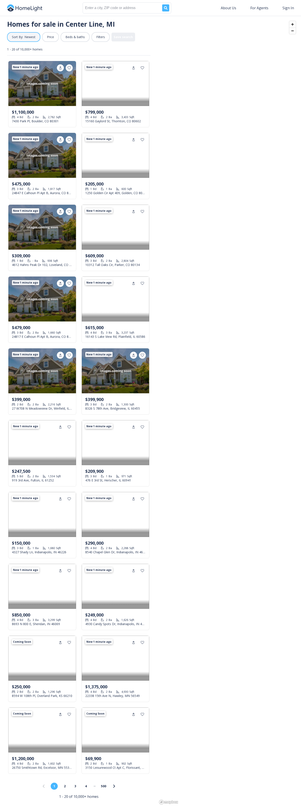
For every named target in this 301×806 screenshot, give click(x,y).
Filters (100, 37)
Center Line (102, 207)
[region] (229, 411)
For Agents (259, 8)
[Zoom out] (292, 31)
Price (50, 37)
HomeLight (44, 207)
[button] (23, 37)
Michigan (81, 207)
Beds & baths (75, 37)
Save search (123, 37)
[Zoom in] (292, 24)
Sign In (288, 8)
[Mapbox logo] (168, 802)
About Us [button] (228, 8)
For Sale (64, 207)
